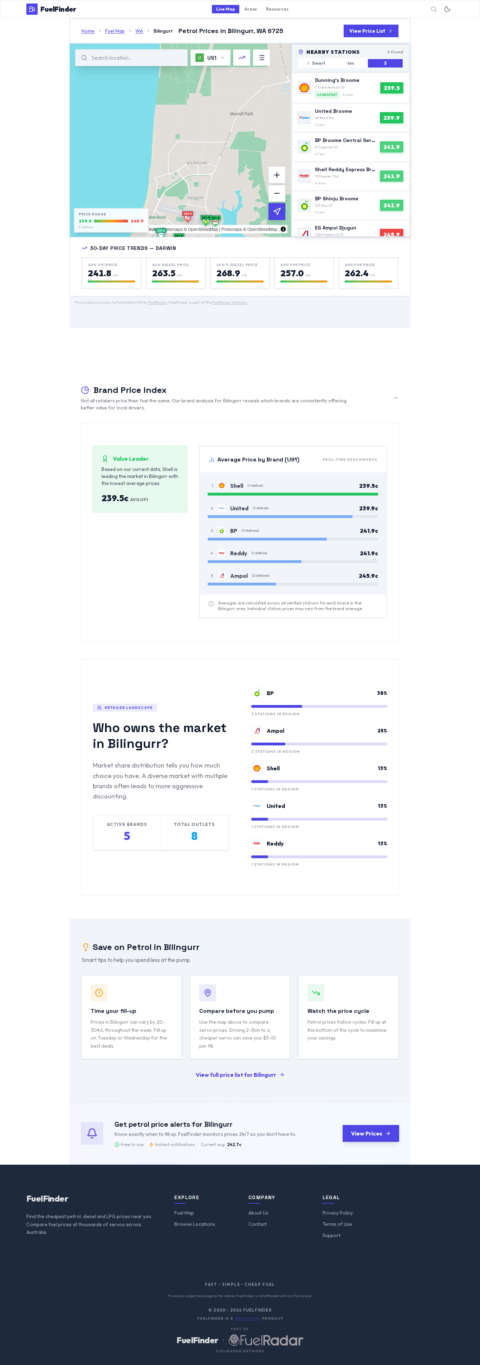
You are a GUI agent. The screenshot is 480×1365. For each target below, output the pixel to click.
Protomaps (172, 229)
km (351, 63)
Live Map (225, 9)
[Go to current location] (276, 211)
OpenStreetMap (203, 229)
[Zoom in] (276, 175)
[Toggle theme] (447, 9)
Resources (277, 9)
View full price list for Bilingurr (236, 1074)
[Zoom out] (276, 193)
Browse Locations (194, 1224)
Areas (250, 9)
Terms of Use (337, 1224)
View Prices (366, 1133)
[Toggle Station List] (261, 58)
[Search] (433, 9)
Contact (257, 1224)
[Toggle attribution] (283, 229)
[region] (180, 140)
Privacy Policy (338, 1213)
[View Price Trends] (241, 58)
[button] (188, 216)
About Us (258, 1213)
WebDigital (247, 1318)
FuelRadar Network (229, 302)
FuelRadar (157, 302)
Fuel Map (184, 1213)
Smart (318, 63)
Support (331, 1235)
